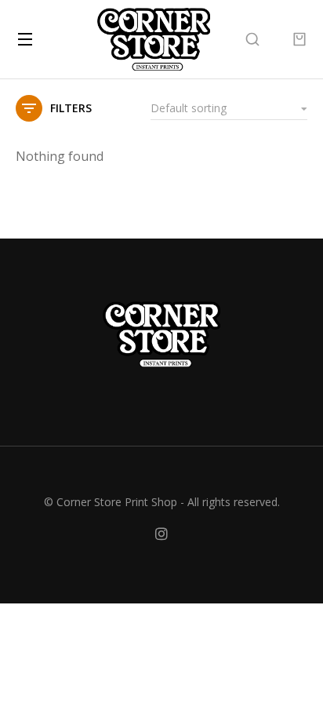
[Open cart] (299, 39)
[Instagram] (161, 534)
